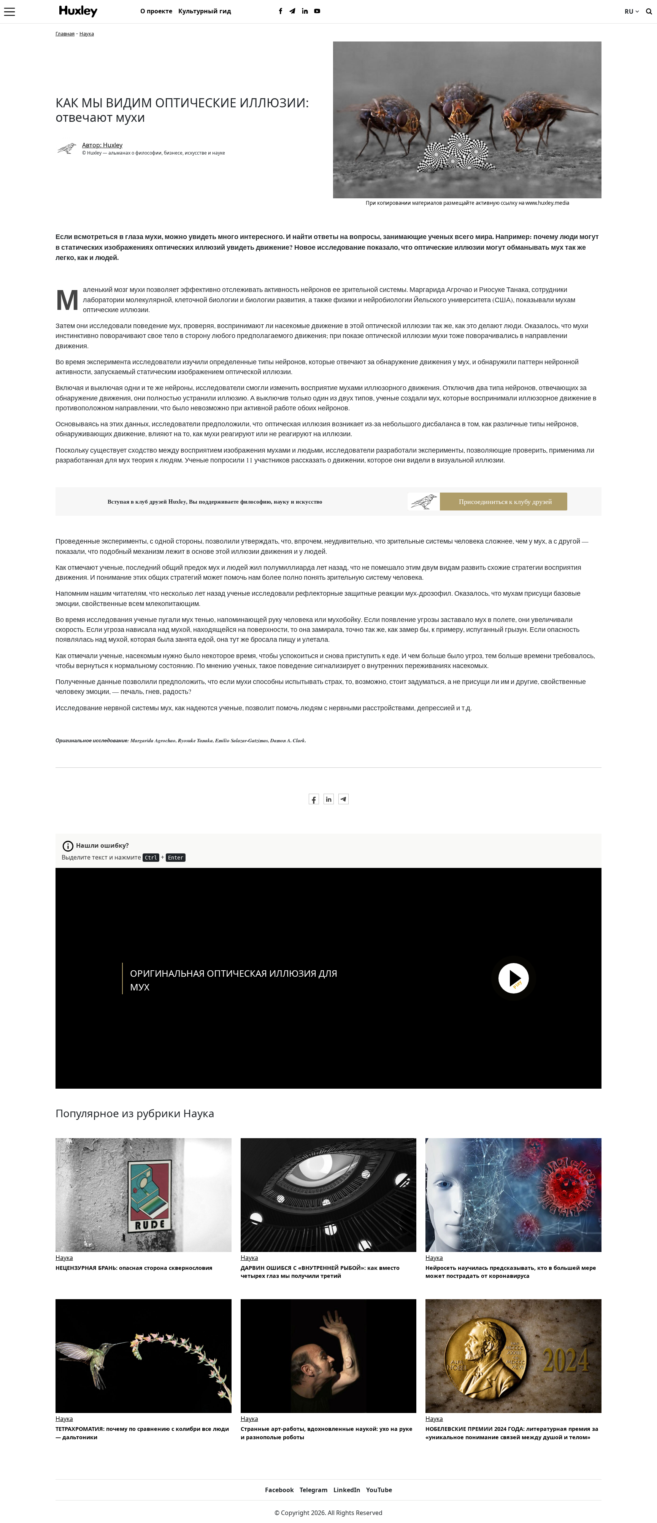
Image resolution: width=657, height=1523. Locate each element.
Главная (65, 33)
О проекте (156, 11)
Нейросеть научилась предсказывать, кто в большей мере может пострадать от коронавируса (510, 1272)
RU (629, 11)
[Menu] (9, 11)
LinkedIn (346, 1490)
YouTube (379, 1490)
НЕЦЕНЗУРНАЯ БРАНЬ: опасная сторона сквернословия (134, 1267)
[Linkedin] (305, 11)
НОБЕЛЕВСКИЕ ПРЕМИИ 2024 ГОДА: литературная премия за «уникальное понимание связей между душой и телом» (511, 1433)
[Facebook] (281, 11)
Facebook (279, 1490)
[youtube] (317, 11)
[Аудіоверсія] (144, 1195)
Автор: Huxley (102, 145)
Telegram (314, 1490)
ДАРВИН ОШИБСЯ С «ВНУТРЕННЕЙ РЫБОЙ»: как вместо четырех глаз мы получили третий (320, 1272)
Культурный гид (204, 11)
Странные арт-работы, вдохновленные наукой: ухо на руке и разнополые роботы (327, 1433)
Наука (86, 33)
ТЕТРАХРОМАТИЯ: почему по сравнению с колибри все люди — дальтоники (142, 1433)
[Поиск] (649, 10)
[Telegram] (293, 11)
